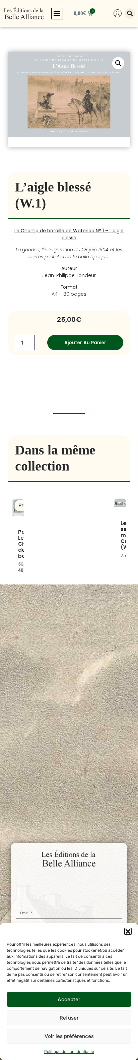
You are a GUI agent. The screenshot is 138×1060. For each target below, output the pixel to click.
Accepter (69, 999)
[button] (128, 931)
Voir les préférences (69, 1036)
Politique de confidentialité (69, 1051)
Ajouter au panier (85, 342)
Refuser (69, 1018)
